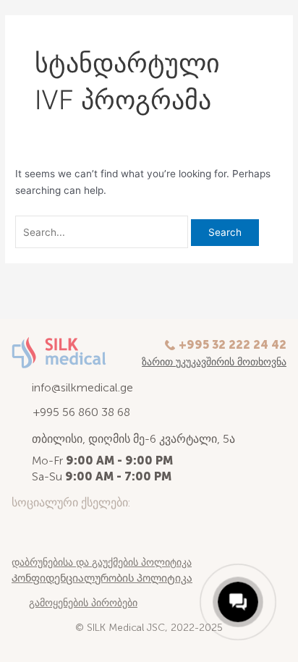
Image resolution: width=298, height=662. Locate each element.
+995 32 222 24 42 (232, 345)
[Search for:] (103, 232)
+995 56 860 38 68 (81, 412)
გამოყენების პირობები (83, 603)
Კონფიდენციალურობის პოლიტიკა (102, 578)
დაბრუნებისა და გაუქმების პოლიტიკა (102, 562)
